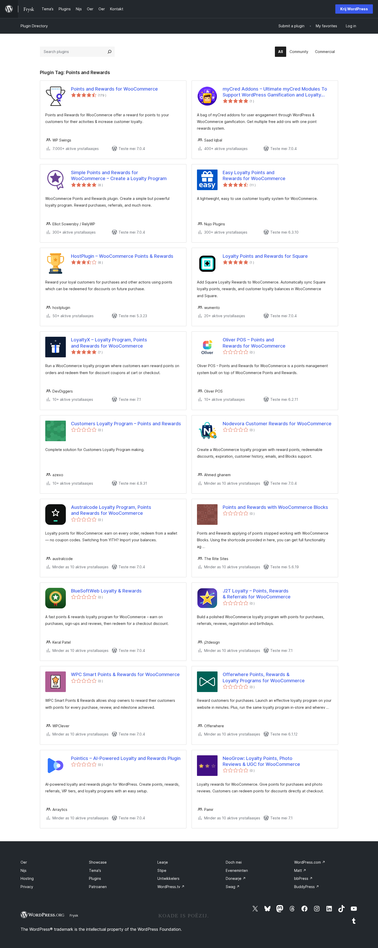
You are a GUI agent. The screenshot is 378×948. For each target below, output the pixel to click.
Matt (300, 870)
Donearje (236, 878)
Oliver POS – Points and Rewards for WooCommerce (254, 342)
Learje (162, 862)
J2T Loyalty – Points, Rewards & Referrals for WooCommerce (257, 593)
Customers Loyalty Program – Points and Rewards (126, 423)
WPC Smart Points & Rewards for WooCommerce (125, 674)
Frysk (74, 915)
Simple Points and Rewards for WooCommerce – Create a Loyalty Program (119, 175)
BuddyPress (306, 886)
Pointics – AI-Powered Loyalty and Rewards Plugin (126, 758)
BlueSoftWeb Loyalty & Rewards (106, 590)
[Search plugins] (109, 52)
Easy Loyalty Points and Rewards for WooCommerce (254, 175)
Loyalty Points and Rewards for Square (265, 256)
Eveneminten (237, 870)
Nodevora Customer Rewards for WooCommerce (277, 423)
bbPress (303, 878)
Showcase (98, 862)
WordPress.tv (171, 886)
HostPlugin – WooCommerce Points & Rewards (122, 256)
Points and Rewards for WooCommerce (114, 89)
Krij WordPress (354, 9)
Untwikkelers (168, 878)
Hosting (27, 878)
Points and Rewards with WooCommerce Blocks (275, 507)
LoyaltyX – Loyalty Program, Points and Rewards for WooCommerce (109, 342)
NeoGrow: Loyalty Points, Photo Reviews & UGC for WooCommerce (261, 761)
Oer (24, 862)
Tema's (95, 870)
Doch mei (234, 862)
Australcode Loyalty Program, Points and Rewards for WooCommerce (111, 510)
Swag (233, 886)
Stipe (161, 870)
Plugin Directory (34, 26)
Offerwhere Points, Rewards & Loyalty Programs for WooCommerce (264, 677)
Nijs (23, 870)
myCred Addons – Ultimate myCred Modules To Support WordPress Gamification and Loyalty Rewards (275, 92)
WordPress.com (309, 862)
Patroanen (98, 886)
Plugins (95, 878)
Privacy (27, 886)
